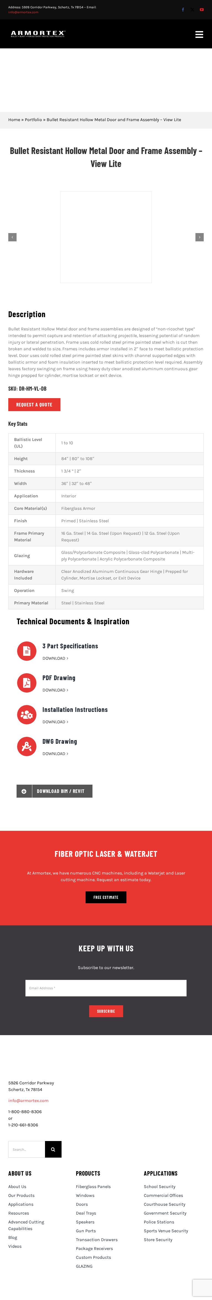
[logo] (35, 1062)
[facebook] (183, 10)
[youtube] (202, 10)
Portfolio (33, 119)
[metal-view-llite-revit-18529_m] (106, 237)
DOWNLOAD (54, 658)
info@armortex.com (23, 12)
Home (14, 119)
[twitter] (192, 10)
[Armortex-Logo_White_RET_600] (38, 32)
